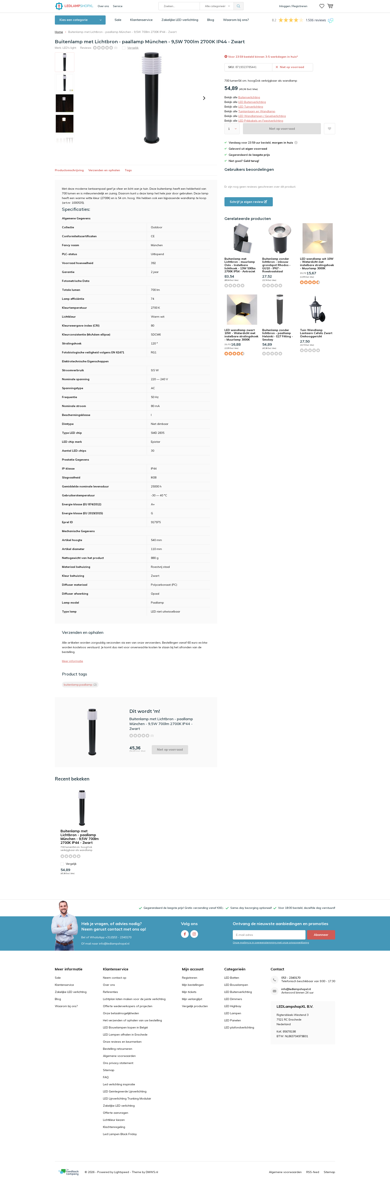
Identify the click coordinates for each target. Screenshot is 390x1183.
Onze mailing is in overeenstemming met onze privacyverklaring (271, 942)
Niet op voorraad (282, 129)
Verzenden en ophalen (104, 170)
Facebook (185, 934)
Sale (118, 20)
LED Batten (231, 978)
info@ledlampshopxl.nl (296, 989)
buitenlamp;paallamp (80, 684)
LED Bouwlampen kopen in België (125, 1027)
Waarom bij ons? (236, 20)
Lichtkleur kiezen (114, 1120)
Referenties (110, 992)
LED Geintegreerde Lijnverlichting (124, 1091)
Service (117, 6)
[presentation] (204, 98)
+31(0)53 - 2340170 (118, 937)
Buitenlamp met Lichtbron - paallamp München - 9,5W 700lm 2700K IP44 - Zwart (80, 837)
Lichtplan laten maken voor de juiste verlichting (134, 999)
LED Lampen (232, 1013)
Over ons (103, 6)
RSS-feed (312, 1172)
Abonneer (321, 935)
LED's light (69, 48)
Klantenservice (141, 20)
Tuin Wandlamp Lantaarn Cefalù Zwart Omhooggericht (316, 333)
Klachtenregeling (114, 1127)
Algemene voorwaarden (119, 1056)
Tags (128, 170)
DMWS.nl (152, 1172)
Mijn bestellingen (193, 985)
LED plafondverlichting (239, 1027)
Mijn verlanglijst (192, 999)
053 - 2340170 (290, 978)
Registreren (189, 978)
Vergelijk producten (195, 1006)
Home (59, 32)
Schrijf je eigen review (247, 202)
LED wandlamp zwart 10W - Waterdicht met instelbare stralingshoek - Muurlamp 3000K (241, 334)
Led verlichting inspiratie (119, 1084)
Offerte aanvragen (115, 1113)
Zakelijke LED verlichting (179, 20)
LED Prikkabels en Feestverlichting (260, 120)
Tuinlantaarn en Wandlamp (256, 111)
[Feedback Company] (68, 1172)
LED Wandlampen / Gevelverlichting (262, 116)
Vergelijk (71, 863)
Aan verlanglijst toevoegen (329, 128)
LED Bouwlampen (236, 985)
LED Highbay (232, 1006)
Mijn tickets (189, 992)
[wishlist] (322, 6)
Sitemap (108, 1070)
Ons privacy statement (118, 1063)
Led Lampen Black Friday (120, 1134)
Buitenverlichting (249, 97)
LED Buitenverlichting (252, 102)
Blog (210, 20)
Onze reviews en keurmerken (122, 1041)
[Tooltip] (296, 143)
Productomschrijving (69, 170)
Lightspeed (121, 1172)
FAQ (106, 1077)
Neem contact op (114, 978)
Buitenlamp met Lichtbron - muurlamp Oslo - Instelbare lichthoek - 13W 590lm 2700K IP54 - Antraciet (240, 265)
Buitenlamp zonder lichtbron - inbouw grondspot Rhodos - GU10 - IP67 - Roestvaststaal (276, 265)
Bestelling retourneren (117, 1049)
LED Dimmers (233, 999)
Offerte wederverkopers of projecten (127, 1006)
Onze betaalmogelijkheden (121, 1013)
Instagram (194, 934)
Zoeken (239, 6)
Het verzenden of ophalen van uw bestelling (132, 1020)
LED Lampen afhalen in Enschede (125, 1034)
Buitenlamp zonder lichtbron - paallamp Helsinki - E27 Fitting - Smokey (277, 334)
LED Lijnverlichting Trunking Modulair (127, 1098)
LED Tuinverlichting (250, 106)
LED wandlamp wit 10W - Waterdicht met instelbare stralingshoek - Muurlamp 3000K (317, 263)
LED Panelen (232, 1020)
